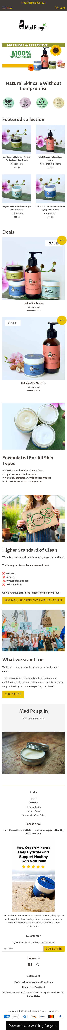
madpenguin (33, 1011)
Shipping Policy (33, 807)
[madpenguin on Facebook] (30, 965)
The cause (13, 694)
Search (33, 798)
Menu (9, 8)
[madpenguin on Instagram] (37, 965)
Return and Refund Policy (33, 815)
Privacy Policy (33, 811)
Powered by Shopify (49, 1011)
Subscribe (54, 948)
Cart (62, 8)
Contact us (34, 802)
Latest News (33, 824)
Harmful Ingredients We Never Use (34, 600)
